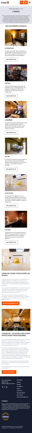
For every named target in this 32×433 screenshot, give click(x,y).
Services (19, 382)
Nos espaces (16, 8)
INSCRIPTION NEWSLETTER (22, 397)
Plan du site (19, 390)
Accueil (11, 8)
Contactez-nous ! (9, 372)
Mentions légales (21, 392)
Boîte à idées (20, 395)
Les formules (20, 386)
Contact (19, 388)
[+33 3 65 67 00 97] (22, 2)
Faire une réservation (10, 303)
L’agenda (19, 384)
